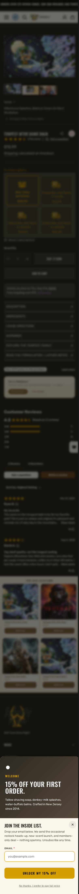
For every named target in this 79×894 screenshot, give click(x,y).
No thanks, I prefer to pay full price (38, 885)
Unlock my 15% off (38, 873)
